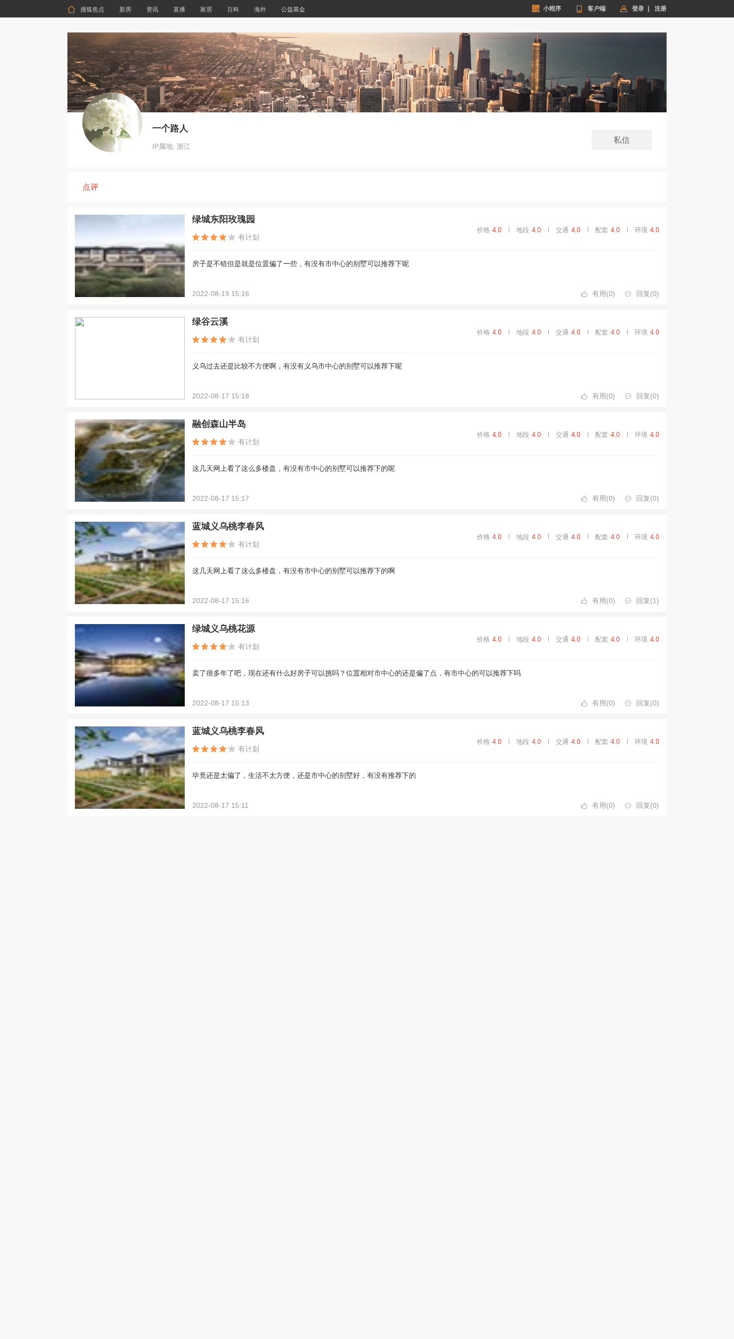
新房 (125, 9)
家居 (206, 9)
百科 (233, 9)
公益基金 (293, 9)
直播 (179, 9)
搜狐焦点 (85, 9)
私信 (622, 140)
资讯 (152, 9)
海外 (260, 9)
